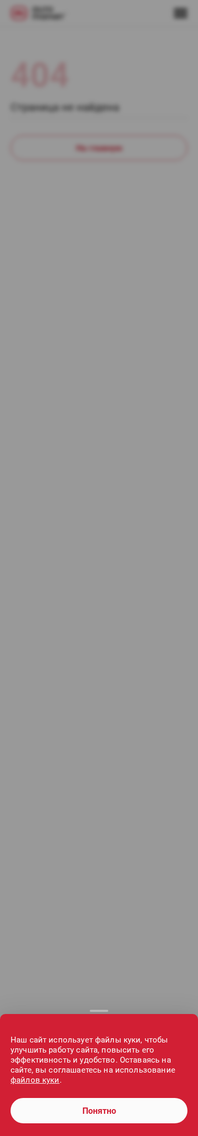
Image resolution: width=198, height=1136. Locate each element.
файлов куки (35, 1080)
